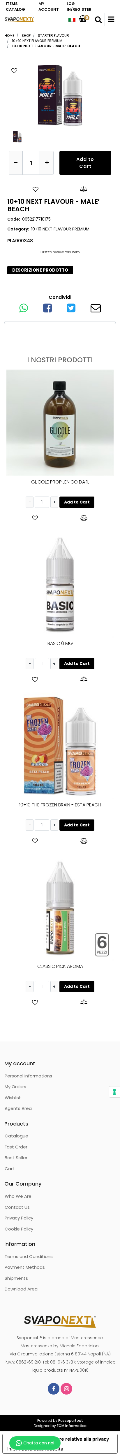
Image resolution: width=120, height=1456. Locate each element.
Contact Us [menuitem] (17, 1207)
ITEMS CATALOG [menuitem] (15, 6)
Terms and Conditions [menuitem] (29, 1256)
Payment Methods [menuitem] (25, 1267)
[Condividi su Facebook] (47, 310)
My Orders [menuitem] (15, 1087)
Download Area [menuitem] (21, 1289)
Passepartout (70, 1420)
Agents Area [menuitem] (18, 1108)
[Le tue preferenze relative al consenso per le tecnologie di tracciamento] (114, 1091)
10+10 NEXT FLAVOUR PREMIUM (37, 40)
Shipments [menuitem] (16, 1278)
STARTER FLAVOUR (53, 35)
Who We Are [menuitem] (18, 1196)
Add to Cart (85, 163)
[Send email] (96, 310)
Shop (26, 35)
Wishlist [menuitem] (13, 1098)
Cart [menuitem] (10, 1169)
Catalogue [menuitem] (16, 1136)
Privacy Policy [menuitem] (19, 1218)
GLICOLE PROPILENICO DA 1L (60, 482)
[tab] (40, 270)
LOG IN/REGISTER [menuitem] (79, 6)
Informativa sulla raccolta (35, 1449)
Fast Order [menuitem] (16, 1147)
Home (9, 35)
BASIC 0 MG (60, 643)
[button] (60, 94)
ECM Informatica (72, 1425)
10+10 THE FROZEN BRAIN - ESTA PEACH (60, 804)
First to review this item (60, 252)
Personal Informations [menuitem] (28, 1076)
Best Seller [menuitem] (16, 1158)
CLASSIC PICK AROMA (60, 966)
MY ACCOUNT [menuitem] (48, 6)
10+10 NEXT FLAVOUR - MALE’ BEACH (46, 45)
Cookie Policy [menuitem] (19, 1229)
